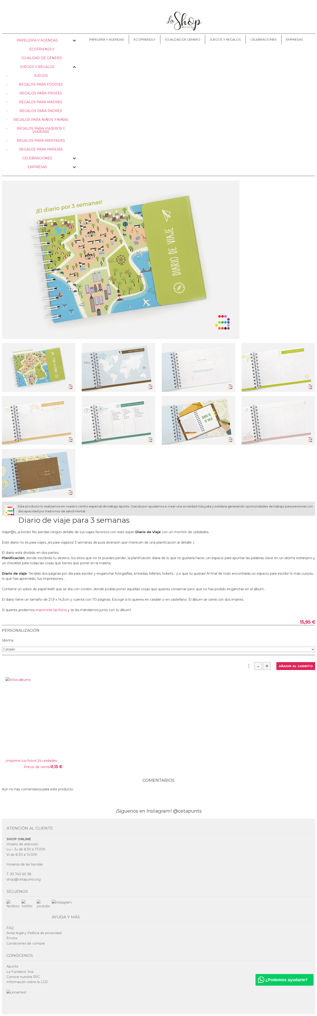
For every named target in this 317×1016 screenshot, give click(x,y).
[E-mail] (312, 518)
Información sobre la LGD (27, 982)
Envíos (11, 938)
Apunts (12, 966)
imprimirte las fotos (51, 610)
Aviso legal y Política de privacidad (33, 933)
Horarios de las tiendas (24, 864)
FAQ (10, 928)
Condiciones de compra (25, 943)
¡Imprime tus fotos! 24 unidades (31, 761)
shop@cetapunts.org (23, 879)
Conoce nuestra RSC (23, 977)
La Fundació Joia (19, 972)
